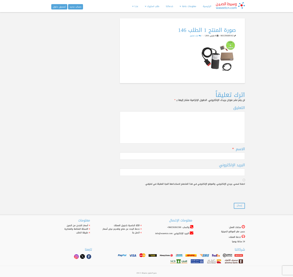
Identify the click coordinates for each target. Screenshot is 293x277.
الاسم (238, 149)
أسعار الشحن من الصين (77, 225)
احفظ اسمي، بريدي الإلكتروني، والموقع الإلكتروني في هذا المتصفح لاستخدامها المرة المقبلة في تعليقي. (195, 184)
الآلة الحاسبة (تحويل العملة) (127, 225)
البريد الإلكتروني (232, 165)
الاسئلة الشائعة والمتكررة (76, 229)
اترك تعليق (194, 35)
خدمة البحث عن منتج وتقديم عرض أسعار (121, 229)
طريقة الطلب (82, 233)
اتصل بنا (136, 233)
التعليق (239, 108)
